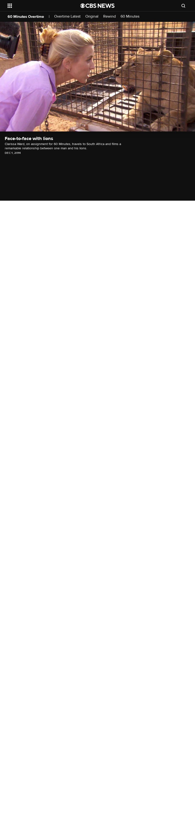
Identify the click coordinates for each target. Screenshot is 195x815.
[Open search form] (183, 5)
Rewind (109, 16)
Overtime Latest (67, 16)
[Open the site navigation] (38, 6)
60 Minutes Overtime (26, 16)
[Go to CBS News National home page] (97, 5)
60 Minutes (130, 16)
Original (91, 16)
